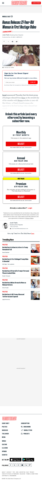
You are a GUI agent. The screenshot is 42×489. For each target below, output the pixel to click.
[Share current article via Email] (12, 41)
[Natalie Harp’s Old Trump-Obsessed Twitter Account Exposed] (35, 299)
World (4, 441)
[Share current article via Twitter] (8, 41)
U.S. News (5, 448)
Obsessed (5, 430)
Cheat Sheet (5, 423)
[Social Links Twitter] (14, 466)
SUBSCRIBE (36, 3)
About (4, 472)
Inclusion (22, 473)
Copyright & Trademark (9, 475)
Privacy (32, 472)
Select (21, 144)
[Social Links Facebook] (10, 466)
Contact (9, 472)
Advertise (22, 472)
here (32, 233)
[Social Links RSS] (26, 466)
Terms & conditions (32, 473)
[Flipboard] (30, 466)
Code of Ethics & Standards (10, 473)
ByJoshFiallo (14, 226)
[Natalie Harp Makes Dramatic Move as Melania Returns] (35, 287)
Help (27, 472)
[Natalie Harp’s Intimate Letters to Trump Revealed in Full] (35, 252)
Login (30, 208)
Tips (13, 472)
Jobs (17, 472)
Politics (4, 427)
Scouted (4, 455)
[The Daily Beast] (19, 3)
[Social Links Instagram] (18, 466)
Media (3, 437)
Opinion (4, 451)
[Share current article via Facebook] (4, 41)
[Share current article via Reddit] (16, 41)
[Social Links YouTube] (22, 466)
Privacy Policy (33, 85)
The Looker (5, 434)
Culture (4, 444)
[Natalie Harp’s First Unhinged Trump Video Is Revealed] (35, 264)
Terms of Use (25, 85)
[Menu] (5, 3)
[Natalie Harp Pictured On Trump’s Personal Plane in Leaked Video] (35, 276)
